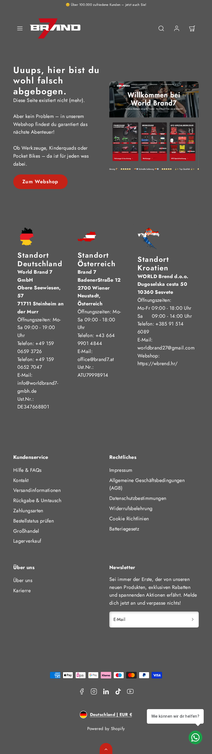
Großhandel (26, 531)
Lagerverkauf (27, 541)
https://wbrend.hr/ (157, 363)
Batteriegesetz (124, 528)
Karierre (22, 590)
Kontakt (21, 480)
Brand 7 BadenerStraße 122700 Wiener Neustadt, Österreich (99, 287)
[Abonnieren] (193, 620)
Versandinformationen (37, 490)
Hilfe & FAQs (27, 470)
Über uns (22, 580)
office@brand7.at (96, 359)
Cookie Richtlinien (129, 518)
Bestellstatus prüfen (33, 520)
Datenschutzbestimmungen (137, 498)
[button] (19, 28)
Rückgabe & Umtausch (37, 500)
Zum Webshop (40, 181)
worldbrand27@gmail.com (166, 347)
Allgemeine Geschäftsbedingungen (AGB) (147, 484)
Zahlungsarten (28, 510)
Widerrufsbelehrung (130, 508)
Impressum (120, 470)
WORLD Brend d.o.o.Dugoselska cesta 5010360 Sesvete (162, 284)
